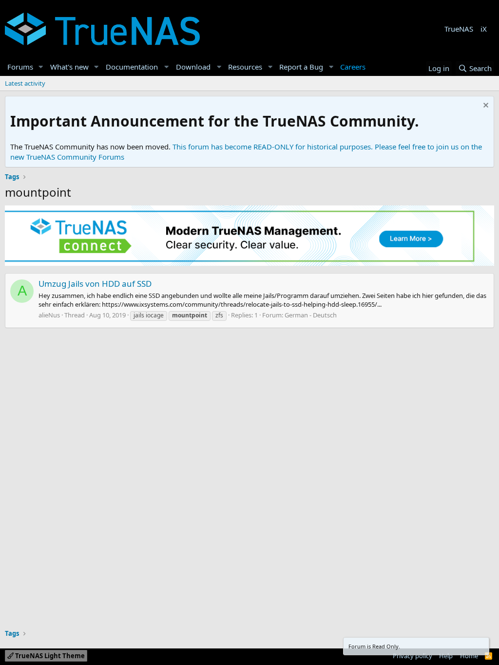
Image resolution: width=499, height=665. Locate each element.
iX (483, 29)
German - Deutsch (311, 315)
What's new (69, 67)
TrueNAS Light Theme (49, 655)
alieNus (49, 315)
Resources (245, 67)
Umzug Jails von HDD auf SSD (95, 283)
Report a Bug (301, 67)
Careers (352, 67)
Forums (20, 67)
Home (469, 655)
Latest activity (25, 83)
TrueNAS (458, 29)
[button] (41, 67)
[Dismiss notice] (484, 106)
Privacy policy (412, 655)
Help (446, 655)
